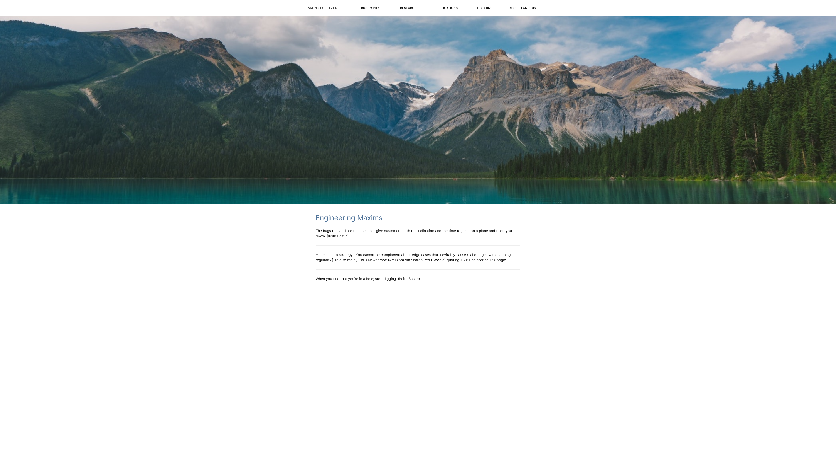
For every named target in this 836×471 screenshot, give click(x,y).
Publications (446, 8)
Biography (370, 8)
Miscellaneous (523, 8)
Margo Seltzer (323, 8)
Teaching (485, 8)
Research (408, 8)
